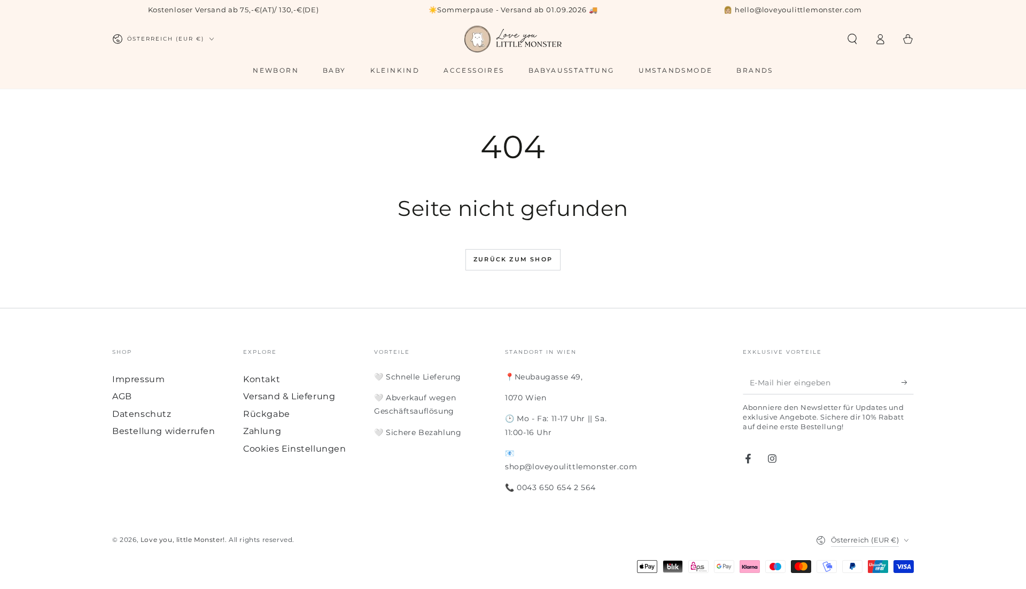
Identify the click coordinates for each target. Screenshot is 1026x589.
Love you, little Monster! (183, 540)
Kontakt (261, 379)
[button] (852, 39)
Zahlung (262, 431)
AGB (122, 396)
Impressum (138, 379)
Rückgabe (266, 414)
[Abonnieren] (907, 382)
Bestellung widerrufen (163, 431)
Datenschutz (142, 414)
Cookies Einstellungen (294, 449)
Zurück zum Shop (513, 259)
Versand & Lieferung (289, 396)
